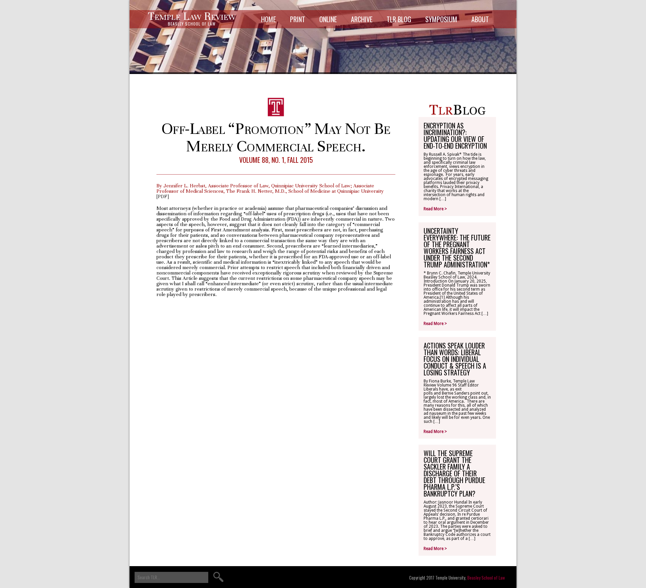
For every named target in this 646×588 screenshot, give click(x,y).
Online (328, 19)
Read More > (435, 209)
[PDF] (162, 196)
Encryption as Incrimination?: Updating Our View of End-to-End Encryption (455, 135)
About (480, 19)
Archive (361, 19)
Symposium (441, 19)
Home (268, 19)
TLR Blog (399, 19)
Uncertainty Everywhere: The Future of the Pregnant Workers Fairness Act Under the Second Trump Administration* (457, 247)
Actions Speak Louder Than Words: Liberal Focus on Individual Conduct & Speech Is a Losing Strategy (455, 358)
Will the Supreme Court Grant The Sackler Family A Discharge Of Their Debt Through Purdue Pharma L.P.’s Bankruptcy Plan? (454, 473)
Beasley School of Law (486, 577)
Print (297, 19)
